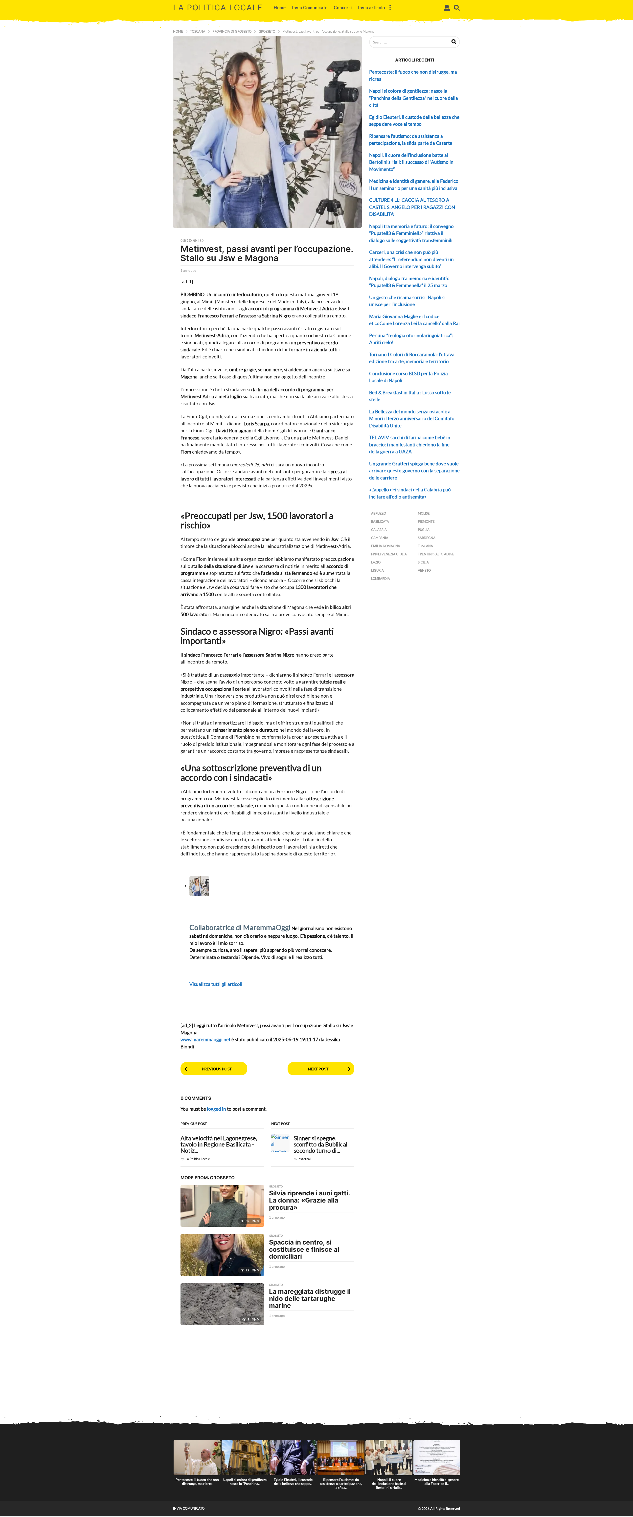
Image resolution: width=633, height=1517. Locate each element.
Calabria (379, 530)
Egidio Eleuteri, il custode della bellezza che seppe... (293, 1481)
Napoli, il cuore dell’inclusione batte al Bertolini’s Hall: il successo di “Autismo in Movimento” (411, 162)
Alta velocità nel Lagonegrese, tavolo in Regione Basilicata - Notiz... (219, 1144)
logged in (216, 1109)
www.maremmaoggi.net (206, 1039)
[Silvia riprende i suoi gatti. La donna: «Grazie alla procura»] (222, 1206)
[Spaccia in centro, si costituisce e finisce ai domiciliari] (222, 1255)
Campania (379, 538)
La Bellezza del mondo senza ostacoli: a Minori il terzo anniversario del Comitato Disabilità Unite (411, 418)
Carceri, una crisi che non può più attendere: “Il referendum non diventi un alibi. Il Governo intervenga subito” (411, 259)
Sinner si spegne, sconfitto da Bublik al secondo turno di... (320, 1144)
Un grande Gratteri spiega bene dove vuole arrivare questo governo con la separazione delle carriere (414, 470)
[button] (390, 8)
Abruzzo (378, 513)
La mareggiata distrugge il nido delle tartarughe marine (310, 1298)
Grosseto (192, 240)
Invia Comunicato (310, 7)
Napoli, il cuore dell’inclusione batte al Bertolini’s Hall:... (389, 1483)
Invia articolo (371, 7)
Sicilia (423, 562)
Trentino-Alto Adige (436, 554)
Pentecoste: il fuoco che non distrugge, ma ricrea (197, 1481)
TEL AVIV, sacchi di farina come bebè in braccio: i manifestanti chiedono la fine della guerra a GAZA (409, 444)
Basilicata (380, 521)
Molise (424, 513)
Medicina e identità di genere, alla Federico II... (436, 1481)
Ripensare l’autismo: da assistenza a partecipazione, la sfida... (341, 1483)
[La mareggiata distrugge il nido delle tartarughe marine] (222, 1304)
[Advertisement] (316, 1380)
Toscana (425, 546)
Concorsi (343, 7)
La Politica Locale (218, 7)
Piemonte (426, 521)
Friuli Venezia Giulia (389, 554)
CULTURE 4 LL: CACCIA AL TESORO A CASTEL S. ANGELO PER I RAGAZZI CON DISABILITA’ (412, 207)
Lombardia (380, 579)
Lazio (376, 562)
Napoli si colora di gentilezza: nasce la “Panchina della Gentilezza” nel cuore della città (413, 98)
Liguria (377, 570)
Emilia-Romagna (385, 546)
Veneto (424, 570)
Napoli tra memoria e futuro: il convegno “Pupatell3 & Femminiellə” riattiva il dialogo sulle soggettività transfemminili (411, 233)
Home (280, 7)
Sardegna (426, 538)
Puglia (424, 530)
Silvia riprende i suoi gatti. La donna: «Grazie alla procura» (309, 1200)
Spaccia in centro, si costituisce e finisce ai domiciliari (304, 1249)
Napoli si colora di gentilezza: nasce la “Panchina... (245, 1481)
